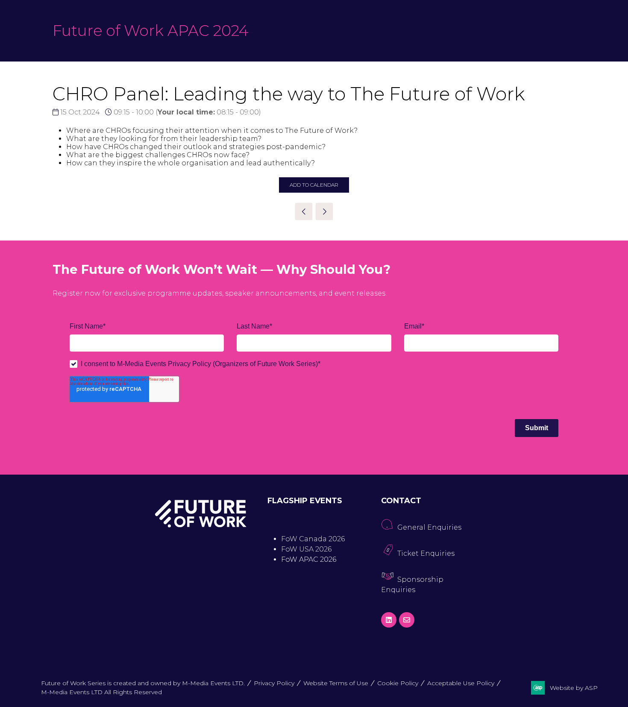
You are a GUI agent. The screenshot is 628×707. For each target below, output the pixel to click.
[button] (314, 185)
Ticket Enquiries (426, 553)
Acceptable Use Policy (460, 683)
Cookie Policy (397, 683)
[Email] (406, 620)
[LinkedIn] (388, 620)
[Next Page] (324, 211)
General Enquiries (429, 527)
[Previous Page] (303, 211)
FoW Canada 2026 (313, 539)
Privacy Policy (274, 683)
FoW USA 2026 (306, 549)
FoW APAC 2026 (308, 559)
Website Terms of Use (335, 683)
